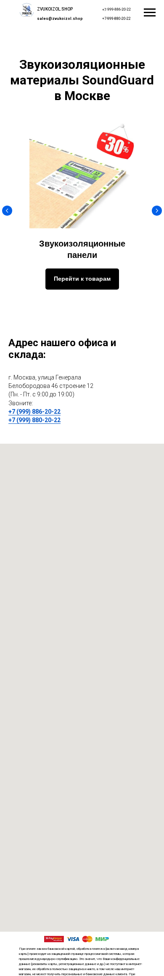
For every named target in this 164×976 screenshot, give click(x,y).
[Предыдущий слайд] (7, 211)
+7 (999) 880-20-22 (34, 420)
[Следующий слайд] (157, 211)
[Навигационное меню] (150, 12)
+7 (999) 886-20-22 (34, 411)
